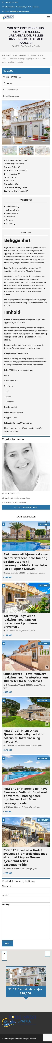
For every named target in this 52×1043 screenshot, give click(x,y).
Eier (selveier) (20, 191)
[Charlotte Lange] (26, 467)
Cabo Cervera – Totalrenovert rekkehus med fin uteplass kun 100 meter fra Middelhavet (25, 677)
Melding (5, 904)
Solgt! (15, 167)
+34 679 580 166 (11, 2)
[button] (46, 122)
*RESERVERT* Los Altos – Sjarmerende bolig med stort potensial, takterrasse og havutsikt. (24, 736)
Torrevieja (13, 174)
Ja (24, 187)
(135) (6, 55)
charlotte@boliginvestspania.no (16, 11)
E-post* (5, 895)
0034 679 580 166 (13, 77)
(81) (35, 55)
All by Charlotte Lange (25, 507)
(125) (20, 55)
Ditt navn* (6, 886)
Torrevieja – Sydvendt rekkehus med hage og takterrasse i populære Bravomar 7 (20, 621)
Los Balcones (19, 170)
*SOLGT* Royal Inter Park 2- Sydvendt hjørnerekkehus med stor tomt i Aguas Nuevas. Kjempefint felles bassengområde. (25, 857)
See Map (9, 83)
